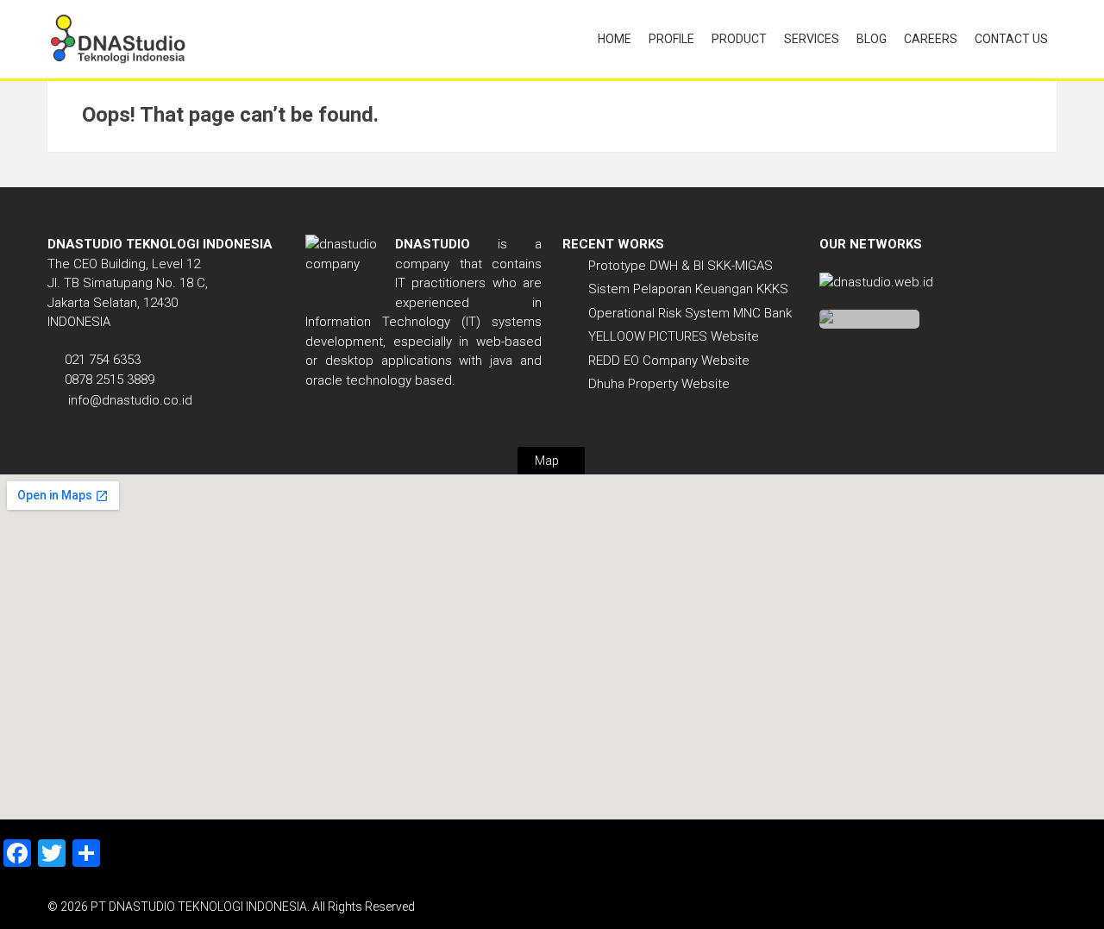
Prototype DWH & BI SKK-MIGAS (680, 265)
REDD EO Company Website (669, 360)
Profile (671, 39)
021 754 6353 (103, 359)
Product (739, 39)
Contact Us (1011, 39)
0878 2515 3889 (109, 379)
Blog (871, 39)
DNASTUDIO (432, 244)
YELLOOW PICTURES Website (673, 336)
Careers (930, 39)
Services (811, 39)
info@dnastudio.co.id (130, 400)
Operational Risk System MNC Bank (690, 313)
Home (614, 39)
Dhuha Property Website (659, 384)
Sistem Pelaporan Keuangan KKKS (688, 289)
